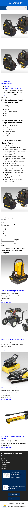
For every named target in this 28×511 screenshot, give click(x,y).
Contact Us (4, 466)
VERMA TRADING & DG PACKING (15, 3)
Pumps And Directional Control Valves (14, 88)
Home (6, 85)
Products (7, 86)
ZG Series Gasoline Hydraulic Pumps (12, 339)
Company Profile (6, 462)
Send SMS (15, 498)
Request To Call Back (6, 83)
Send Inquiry (6, 81)
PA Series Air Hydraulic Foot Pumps (12, 388)
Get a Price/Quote (6, 96)
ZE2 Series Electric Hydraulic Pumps (12, 291)
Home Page (4, 460)
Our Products (5, 464)
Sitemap (4, 468)
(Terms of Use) (15, 505)
